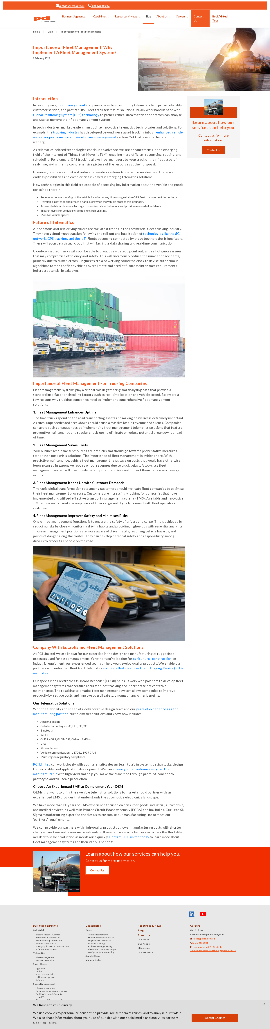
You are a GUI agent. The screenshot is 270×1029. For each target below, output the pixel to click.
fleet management (71, 105)
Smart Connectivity (45, 974)
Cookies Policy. (45, 1023)
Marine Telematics (45, 960)
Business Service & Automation (51, 991)
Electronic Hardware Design (102, 949)
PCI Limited (42, 764)
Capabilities (100, 16)
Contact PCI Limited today (129, 837)
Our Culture (197, 930)
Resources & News (126, 16)
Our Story (143, 939)
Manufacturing (93, 960)
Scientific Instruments (46, 949)
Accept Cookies (215, 1017)
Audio (39, 971)
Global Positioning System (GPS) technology (66, 115)
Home (36, 31)
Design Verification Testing (101, 952)
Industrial (38, 930)
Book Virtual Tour (220, 18)
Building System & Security (49, 994)
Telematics (39, 953)
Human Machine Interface (101, 937)
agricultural (142, 659)
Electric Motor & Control (48, 934)
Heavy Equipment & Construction (52, 946)
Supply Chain (92, 956)
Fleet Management (45, 957)
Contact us (213, 150)
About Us (162, 16)
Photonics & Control (46, 943)
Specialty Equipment (44, 983)
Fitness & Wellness (45, 988)
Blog (148, 16)
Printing (40, 980)
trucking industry (66, 132)
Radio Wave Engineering (100, 946)
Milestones (144, 948)
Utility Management (45, 977)
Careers (181, 16)
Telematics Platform (98, 934)
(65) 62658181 (100, 5)
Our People (144, 943)
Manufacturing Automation (49, 940)
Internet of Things (97, 943)
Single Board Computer (99, 940)
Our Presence (145, 952)
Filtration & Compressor (48, 937)
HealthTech (41, 997)
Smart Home (40, 964)
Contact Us (199, 18)
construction (162, 659)
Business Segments (73, 16)
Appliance (40, 968)
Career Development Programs (207, 934)
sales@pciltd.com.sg (71, 5)
